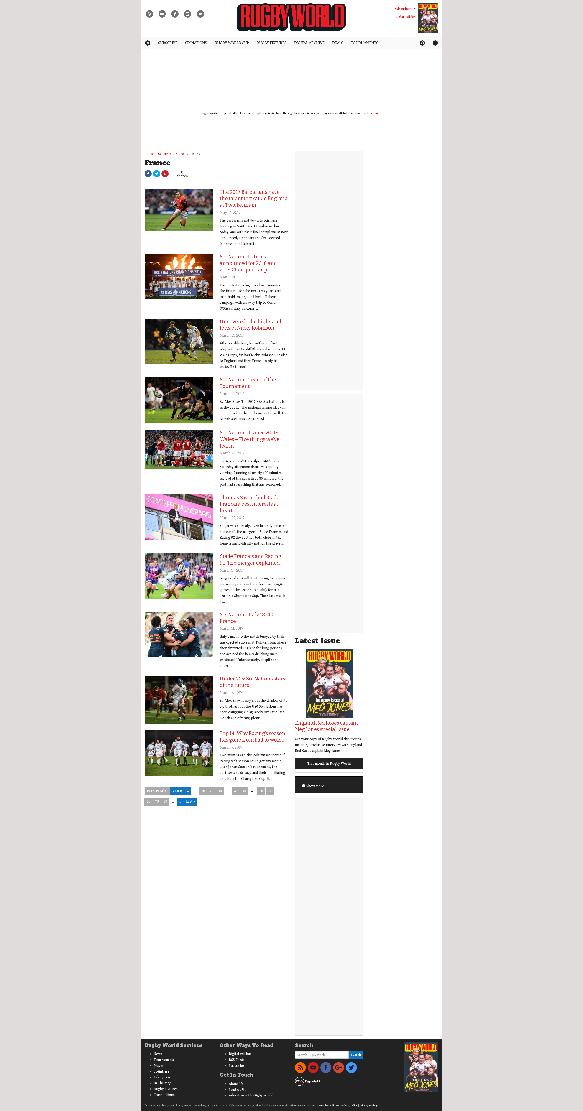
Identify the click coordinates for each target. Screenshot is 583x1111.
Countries (164, 154)
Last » (190, 801)
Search (356, 1055)
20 (211, 791)
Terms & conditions (328, 1105)
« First (177, 791)
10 (203, 791)
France (180, 154)
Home (150, 154)
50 (261, 791)
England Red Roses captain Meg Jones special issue (326, 726)
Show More (314, 786)
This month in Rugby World (329, 764)
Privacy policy (349, 1105)
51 (269, 791)
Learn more (374, 113)
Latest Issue (317, 640)
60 (148, 801)
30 (220, 791)
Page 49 (195, 154)
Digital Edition (405, 17)
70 (157, 801)
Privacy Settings (369, 1105)
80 (165, 801)
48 (244, 791)
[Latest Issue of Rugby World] (428, 18)
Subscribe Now (405, 9)
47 (236, 791)
